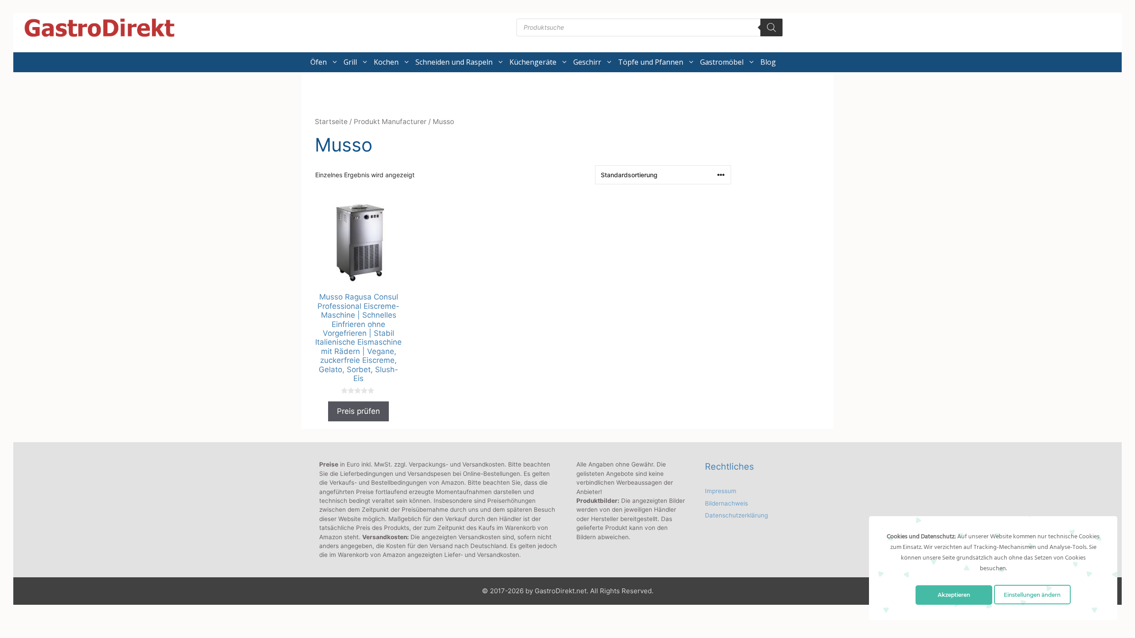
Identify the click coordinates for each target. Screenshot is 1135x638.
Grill (350, 62)
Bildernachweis (726, 503)
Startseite (331, 121)
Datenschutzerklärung (736, 515)
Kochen (386, 62)
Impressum (720, 490)
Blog (768, 62)
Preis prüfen (358, 411)
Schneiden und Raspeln (454, 62)
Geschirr (587, 62)
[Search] (771, 27)
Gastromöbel (722, 62)
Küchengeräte (532, 62)
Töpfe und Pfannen (650, 62)
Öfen (318, 62)
